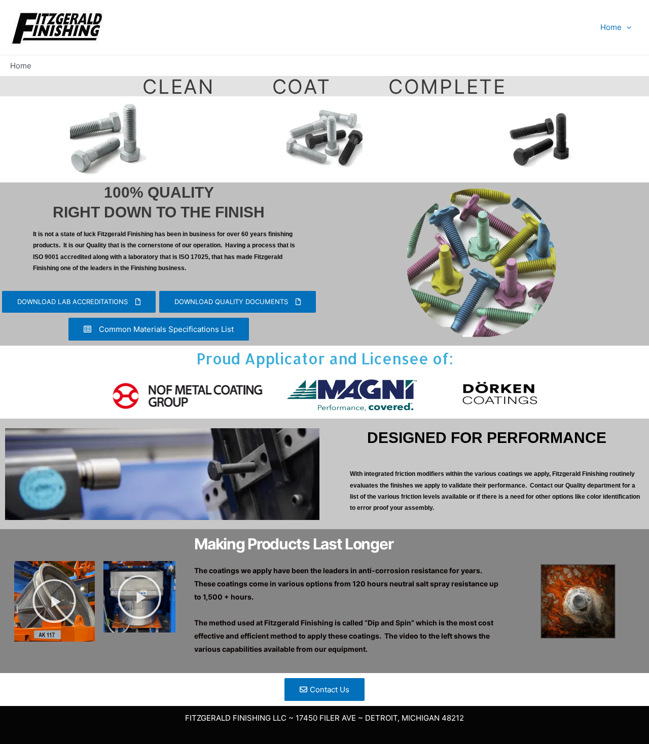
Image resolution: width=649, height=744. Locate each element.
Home (611, 27)
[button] (54, 601)
